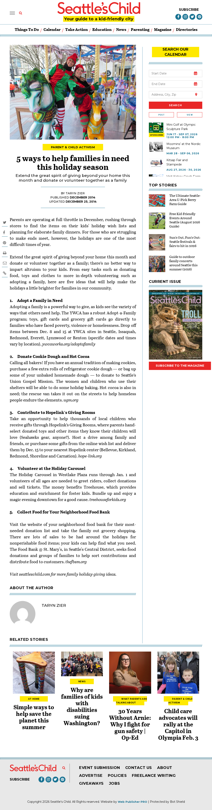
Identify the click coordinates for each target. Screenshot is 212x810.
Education (102, 29)
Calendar (52, 29)
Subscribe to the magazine (180, 365)
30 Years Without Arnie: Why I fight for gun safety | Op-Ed (130, 724)
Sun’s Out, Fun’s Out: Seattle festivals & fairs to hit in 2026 (184, 241)
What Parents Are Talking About (131, 701)
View (190, 115)
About (164, 767)
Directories (187, 29)
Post (161, 115)
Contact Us (138, 767)
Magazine (162, 29)
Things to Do (27, 29)
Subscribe (189, 10)
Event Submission (99, 767)
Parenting (140, 29)
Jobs (114, 783)
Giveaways (91, 783)
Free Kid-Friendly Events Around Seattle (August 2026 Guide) (184, 220)
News (121, 29)
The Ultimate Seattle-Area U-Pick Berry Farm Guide (185, 199)
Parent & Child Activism (73, 147)
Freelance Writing (154, 775)
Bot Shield (177, 802)
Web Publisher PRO (132, 801)
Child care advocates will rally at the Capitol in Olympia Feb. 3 (178, 724)
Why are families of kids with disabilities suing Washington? (82, 706)
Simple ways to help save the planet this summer (33, 717)
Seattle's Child (60, 802)
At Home (34, 699)
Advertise (91, 775)
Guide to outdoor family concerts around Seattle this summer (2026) (183, 262)
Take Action (76, 29)
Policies (117, 775)
